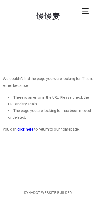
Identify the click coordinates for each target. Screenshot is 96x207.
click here (25, 129)
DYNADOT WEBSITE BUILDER (48, 192)
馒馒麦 (48, 15)
